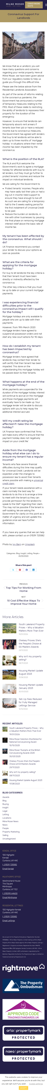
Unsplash (30, 544)
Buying (6, 804)
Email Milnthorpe (10, 897)
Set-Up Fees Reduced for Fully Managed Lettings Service (30, 702)
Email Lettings (9, 920)
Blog (18, 553)
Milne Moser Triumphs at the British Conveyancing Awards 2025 (24, 751)
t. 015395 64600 (10, 893)
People (36, 553)
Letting (29, 553)
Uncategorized (9, 839)
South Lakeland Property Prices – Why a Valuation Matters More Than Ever (31, 627)
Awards (6, 797)
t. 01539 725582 (10, 864)
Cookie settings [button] (36, 1084)
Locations (7, 818)
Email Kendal (8, 869)
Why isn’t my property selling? (30, 658)
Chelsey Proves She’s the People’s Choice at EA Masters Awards (30, 643)
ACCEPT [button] (23, 1088)
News (5, 825)
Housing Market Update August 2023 (31, 672)
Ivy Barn (17, 544)
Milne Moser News (10, 821)
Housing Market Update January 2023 (31, 686)
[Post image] (9, 628)
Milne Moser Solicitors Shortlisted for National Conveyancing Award (25, 740)
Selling (5, 835)
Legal (5, 811)
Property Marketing (11, 832)
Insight (23, 553)
